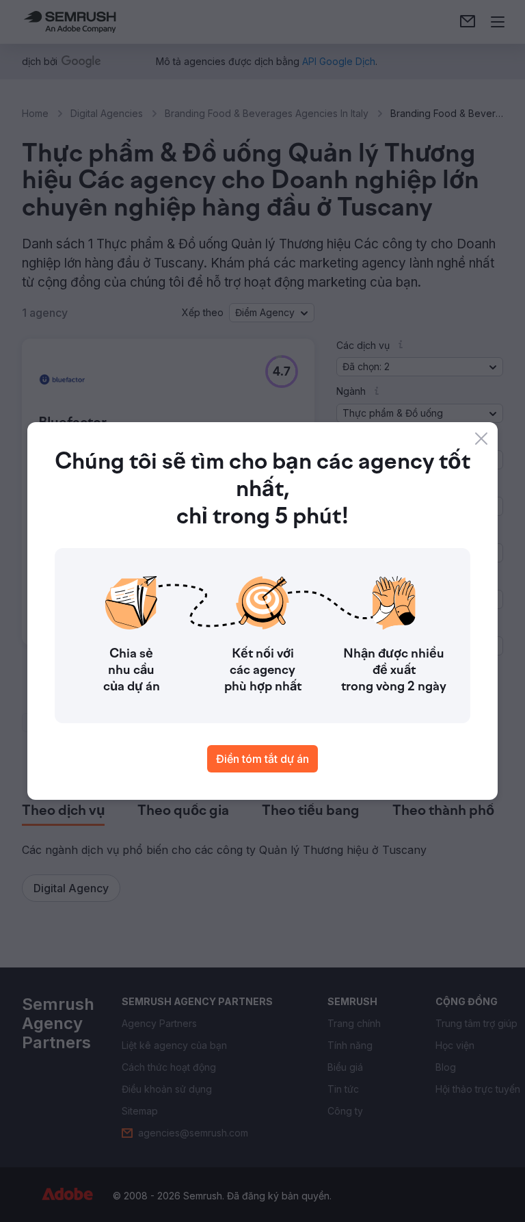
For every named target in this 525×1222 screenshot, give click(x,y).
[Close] (481, 438)
